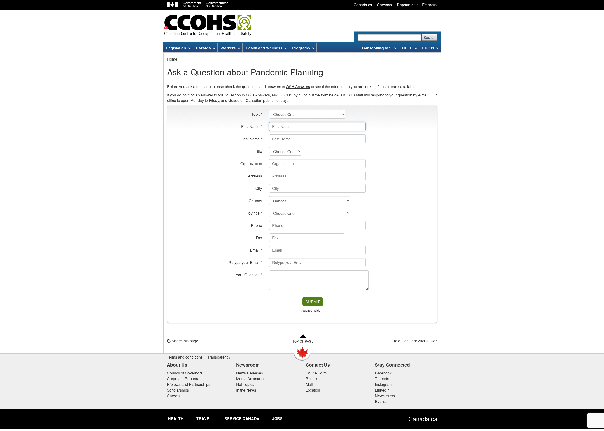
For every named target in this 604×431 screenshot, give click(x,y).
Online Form (316, 373)
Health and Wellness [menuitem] (264, 48)
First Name (251, 126)
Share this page (185, 341)
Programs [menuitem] (301, 48)
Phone (256, 225)
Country (255, 200)
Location (313, 390)
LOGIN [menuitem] (428, 48)
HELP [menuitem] (407, 48)
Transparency (218, 357)
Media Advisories (250, 378)
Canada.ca (422, 418)
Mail (309, 384)
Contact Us (318, 364)
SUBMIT (312, 301)
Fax (259, 237)
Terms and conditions (185, 357)
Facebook (383, 373)
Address (255, 176)
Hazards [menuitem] (203, 48)
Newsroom (248, 364)
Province (253, 213)
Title (258, 151)
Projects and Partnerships (188, 384)
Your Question (249, 275)
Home (172, 59)
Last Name (251, 139)
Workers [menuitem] (228, 48)
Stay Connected (392, 364)
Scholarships (178, 390)
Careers (173, 395)
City (258, 188)
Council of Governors (184, 373)
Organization (251, 163)
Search (429, 37)
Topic (256, 114)
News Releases (249, 373)
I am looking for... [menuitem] (377, 48)
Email (256, 250)
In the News (246, 390)
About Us (177, 364)
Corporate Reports (182, 378)
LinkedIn (382, 390)
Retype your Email (245, 262)
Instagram (383, 384)
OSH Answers (298, 86)
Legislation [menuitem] (176, 48)
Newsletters (385, 395)
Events (381, 401)
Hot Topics (245, 384)
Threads (382, 378)
